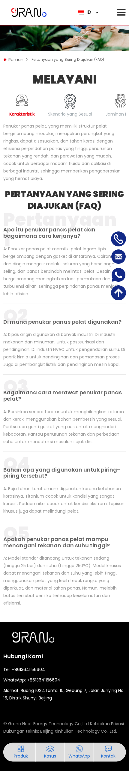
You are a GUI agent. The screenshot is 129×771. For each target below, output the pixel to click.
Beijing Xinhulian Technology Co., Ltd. (78, 731)
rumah (15, 59)
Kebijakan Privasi (107, 724)
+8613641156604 (28, 669)
